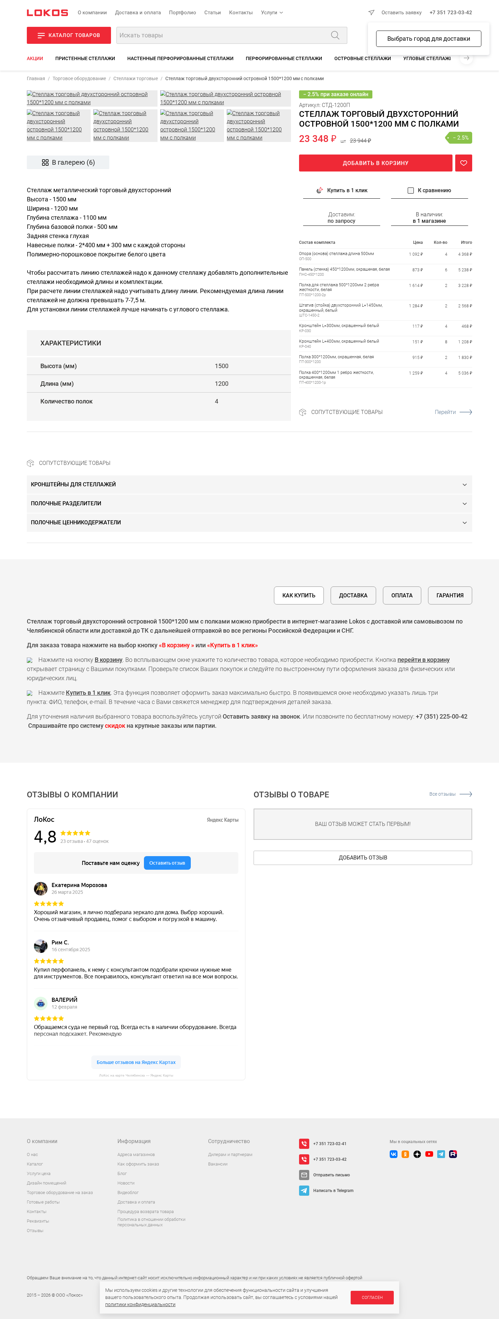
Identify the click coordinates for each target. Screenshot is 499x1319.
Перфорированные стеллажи (284, 58)
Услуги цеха (39, 1173)
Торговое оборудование (79, 78)
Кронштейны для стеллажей (73, 484)
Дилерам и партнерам (230, 1154)
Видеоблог (127, 1192)
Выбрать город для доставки (428, 38)
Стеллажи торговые (135, 78)
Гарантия (450, 595)
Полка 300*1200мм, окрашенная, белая (336, 357)
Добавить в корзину (376, 163)
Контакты (241, 13)
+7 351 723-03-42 (451, 13)
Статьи (212, 13)
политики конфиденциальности (140, 1304)
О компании (92, 13)
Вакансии (217, 1164)
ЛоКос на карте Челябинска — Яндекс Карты (136, 1075)
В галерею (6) (73, 162)
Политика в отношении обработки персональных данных (151, 1222)
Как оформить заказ (138, 1164)
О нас (32, 1154)
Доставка (353, 595)
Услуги (269, 13)
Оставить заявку (402, 13)
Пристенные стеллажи (85, 58)
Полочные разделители (66, 503)
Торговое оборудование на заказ (60, 1192)
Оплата (402, 595)
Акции (35, 58)
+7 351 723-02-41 (330, 1143)
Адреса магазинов (136, 1154)
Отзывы (35, 1230)
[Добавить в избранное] (463, 163)
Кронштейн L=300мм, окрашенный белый (339, 326)
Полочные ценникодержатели (76, 522)
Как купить (298, 595)
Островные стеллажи (362, 58)
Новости (125, 1183)
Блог (122, 1173)
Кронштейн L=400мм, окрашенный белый (339, 341)
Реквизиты (38, 1221)
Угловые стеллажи (428, 58)
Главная (36, 78)
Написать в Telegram (333, 1190)
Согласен (372, 1297)
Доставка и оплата (138, 13)
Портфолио (182, 13)
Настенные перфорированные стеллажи (180, 58)
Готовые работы (43, 1202)
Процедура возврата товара (145, 1211)
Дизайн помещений (46, 1183)
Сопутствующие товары (383, 412)
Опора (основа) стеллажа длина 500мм (336, 254)
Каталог (35, 1164)
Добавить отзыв (363, 857)
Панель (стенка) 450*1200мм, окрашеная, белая (344, 269)
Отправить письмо (331, 1175)
